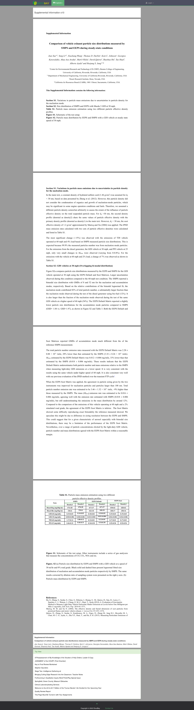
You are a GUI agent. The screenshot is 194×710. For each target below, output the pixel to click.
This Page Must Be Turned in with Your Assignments (53, 695)
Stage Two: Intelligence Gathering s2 (48, 671)
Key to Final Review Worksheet (46, 664)
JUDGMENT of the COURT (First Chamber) (50, 661)
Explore (58, 2)
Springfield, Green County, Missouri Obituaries (51, 681)
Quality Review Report (43, 691)
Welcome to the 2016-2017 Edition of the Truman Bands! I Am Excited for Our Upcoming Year (68, 688)
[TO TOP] (97, 704)
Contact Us (109, 708)
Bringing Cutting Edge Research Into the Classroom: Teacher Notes (59, 674)
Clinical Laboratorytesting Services (47, 684)
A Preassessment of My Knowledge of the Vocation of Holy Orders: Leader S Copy (64, 657)
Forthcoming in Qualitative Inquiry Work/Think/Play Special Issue (58, 678)
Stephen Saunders (41, 668)
